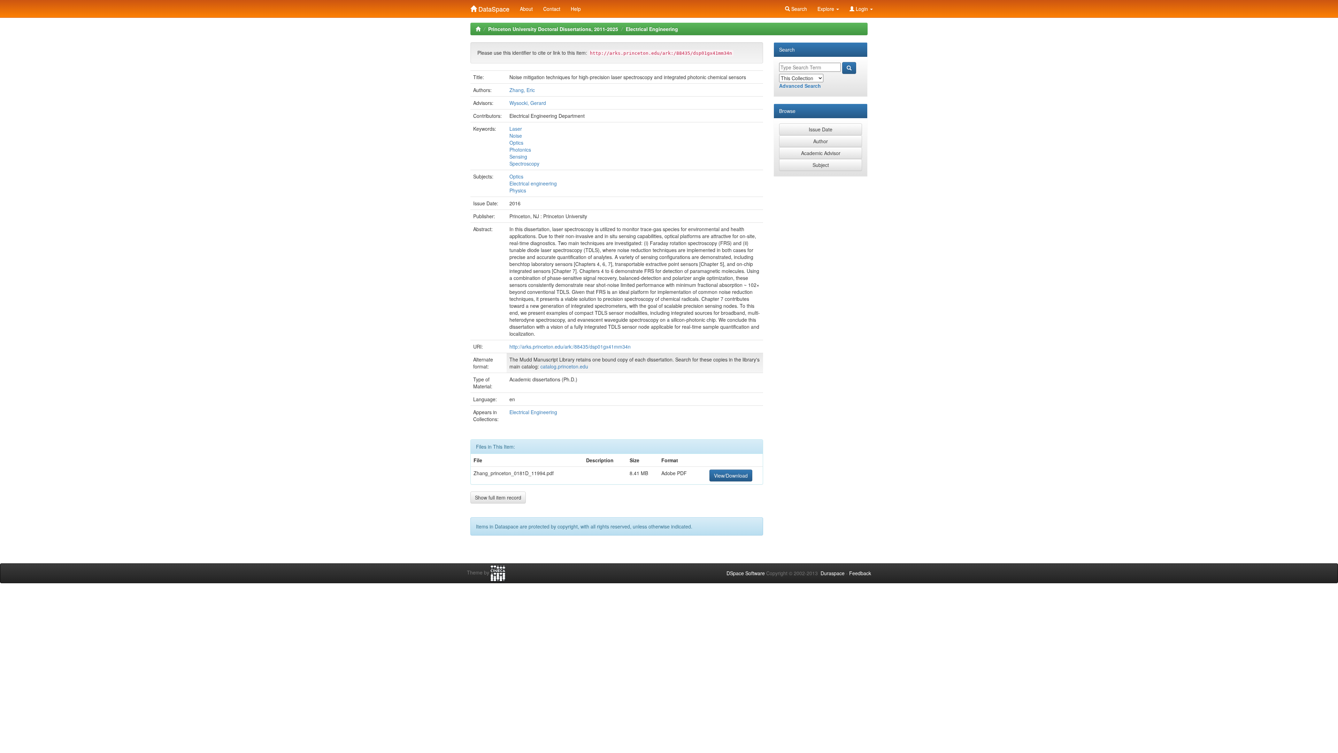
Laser (515, 128)
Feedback (860, 573)
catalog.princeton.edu (564, 366)
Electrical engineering (533, 183)
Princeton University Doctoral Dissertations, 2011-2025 (553, 28)
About (526, 8)
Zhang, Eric (522, 89)
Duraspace (833, 573)
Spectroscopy (524, 163)
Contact (551, 8)
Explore (826, 8)
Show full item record (498, 497)
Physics (517, 190)
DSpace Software (745, 573)
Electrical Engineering (652, 28)
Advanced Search (800, 85)
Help (576, 8)
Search (798, 8)
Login (861, 8)
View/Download (731, 475)
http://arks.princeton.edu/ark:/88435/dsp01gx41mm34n (570, 346)
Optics (516, 142)
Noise (515, 135)
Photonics (520, 149)
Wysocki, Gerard (527, 102)
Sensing (518, 156)
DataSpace (493, 7)
